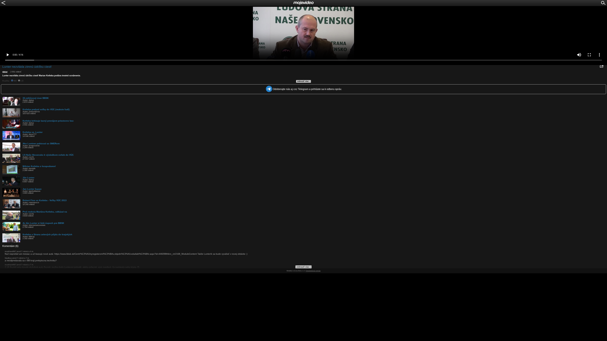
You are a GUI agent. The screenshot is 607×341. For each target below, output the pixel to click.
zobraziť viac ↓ (303, 81)
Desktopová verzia (313, 271)
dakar (5, 72)
